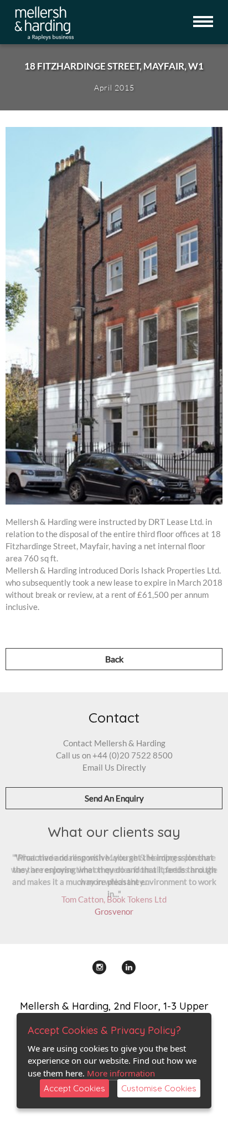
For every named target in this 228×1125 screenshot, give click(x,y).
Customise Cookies (158, 1088)
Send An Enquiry (114, 798)
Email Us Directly (114, 767)
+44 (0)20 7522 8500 (132, 755)
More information (121, 1073)
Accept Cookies (74, 1088)
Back (114, 659)
